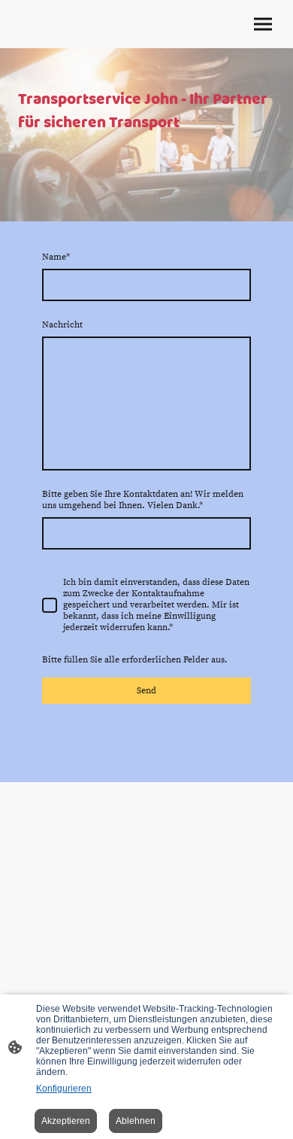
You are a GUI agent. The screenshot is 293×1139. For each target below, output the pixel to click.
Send (146, 690)
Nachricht (62, 324)
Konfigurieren (64, 1088)
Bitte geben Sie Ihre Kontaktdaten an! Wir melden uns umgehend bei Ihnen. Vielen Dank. (142, 500)
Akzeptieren (65, 1121)
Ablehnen (136, 1121)
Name (56, 257)
